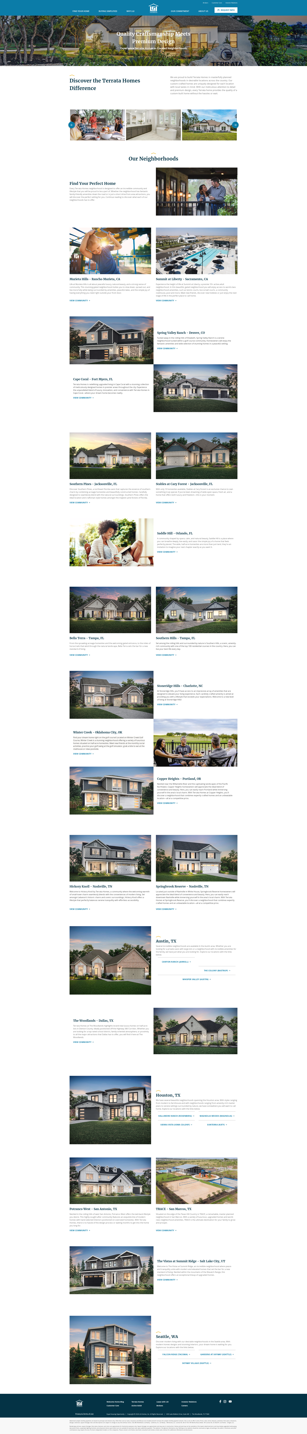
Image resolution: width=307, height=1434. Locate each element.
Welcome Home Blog (115, 1402)
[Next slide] (235, 125)
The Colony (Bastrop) (216, 970)
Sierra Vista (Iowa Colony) (175, 1124)
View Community (79, 300)
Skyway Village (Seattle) (195, 1363)
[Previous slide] (71, 125)
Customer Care (217, 3)
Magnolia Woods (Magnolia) (216, 1116)
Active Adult (137, 1405)
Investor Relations (231, 3)
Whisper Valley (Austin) (196, 979)
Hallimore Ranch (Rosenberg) (175, 1116)
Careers (184, 1405)
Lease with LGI (162, 1402)
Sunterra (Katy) (216, 1124)
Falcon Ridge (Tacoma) (175, 1354)
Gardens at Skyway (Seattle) (216, 1354)
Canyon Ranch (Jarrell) (175, 961)
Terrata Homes (138, 1402)
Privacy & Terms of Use (84, 1414)
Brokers (205, 3)
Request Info (228, 10)
